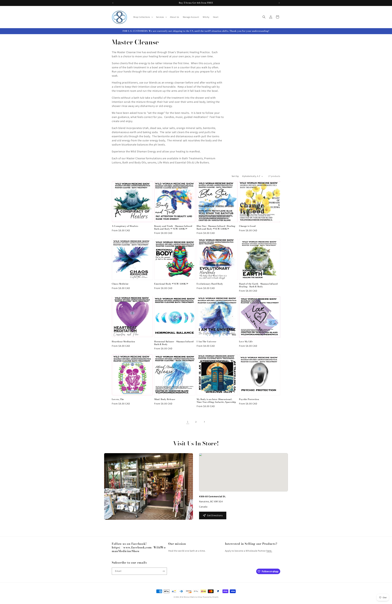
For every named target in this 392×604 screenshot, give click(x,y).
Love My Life (246, 341)
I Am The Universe (206, 341)
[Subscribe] (163, 571)
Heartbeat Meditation (123, 341)
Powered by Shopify (211, 597)
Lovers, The (118, 399)
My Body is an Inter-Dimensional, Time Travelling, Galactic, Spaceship (216, 400)
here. (269, 550)
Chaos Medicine (120, 284)
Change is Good (247, 226)
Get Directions (215, 515)
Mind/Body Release (164, 399)
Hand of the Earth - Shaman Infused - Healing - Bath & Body (259, 285)
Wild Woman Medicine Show (191, 597)
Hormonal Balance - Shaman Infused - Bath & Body (174, 343)
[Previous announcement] (112, 3)
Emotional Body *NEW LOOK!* (171, 284)
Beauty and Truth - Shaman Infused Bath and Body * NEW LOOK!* (173, 227)
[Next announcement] (279, 3)
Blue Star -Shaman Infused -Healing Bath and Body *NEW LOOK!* (216, 227)
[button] (142, 17)
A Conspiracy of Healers (125, 226)
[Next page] (204, 421)
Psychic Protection (249, 399)
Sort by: (235, 176)
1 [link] (187, 421)
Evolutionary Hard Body (210, 284)
